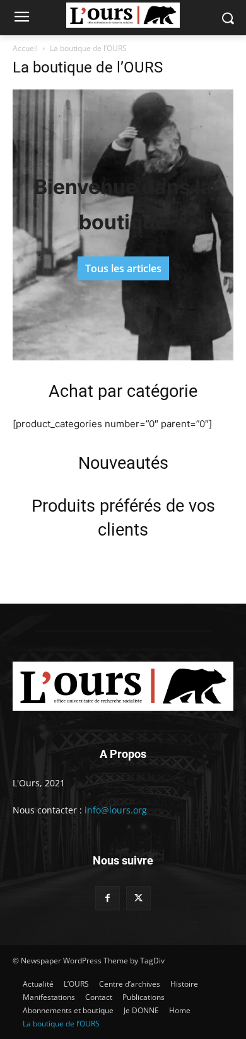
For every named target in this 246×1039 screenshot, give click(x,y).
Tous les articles (123, 268)
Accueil (25, 48)
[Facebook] (107, 898)
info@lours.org (116, 810)
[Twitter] (138, 898)
